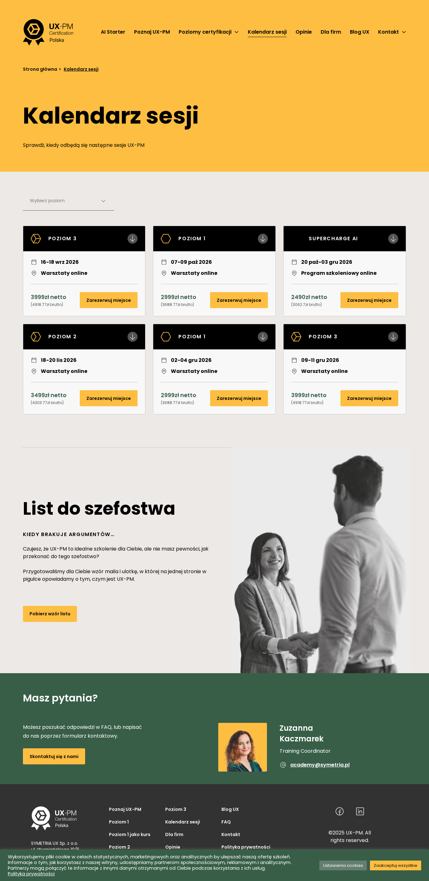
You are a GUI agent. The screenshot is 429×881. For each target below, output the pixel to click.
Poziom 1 (119, 822)
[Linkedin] (360, 811)
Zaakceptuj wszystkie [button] (395, 865)
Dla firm (174, 834)
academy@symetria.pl (320, 764)
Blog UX (230, 809)
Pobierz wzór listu (50, 614)
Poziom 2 (119, 847)
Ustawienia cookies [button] (343, 865)
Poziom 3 (175, 809)
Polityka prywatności (245, 847)
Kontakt (230, 834)
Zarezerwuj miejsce (108, 300)
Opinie (172, 847)
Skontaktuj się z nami (54, 756)
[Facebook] (339, 811)
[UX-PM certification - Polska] (48, 32)
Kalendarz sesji (182, 822)
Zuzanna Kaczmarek (301, 733)
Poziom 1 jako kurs (129, 834)
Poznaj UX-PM (125, 809)
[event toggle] (133, 239)
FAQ (226, 822)
